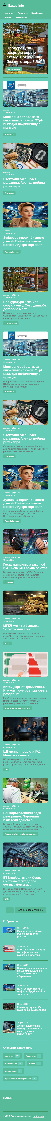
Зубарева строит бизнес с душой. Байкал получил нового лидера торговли (23, 241)
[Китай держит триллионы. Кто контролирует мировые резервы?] (25, 664)
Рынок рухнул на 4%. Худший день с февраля (31, 1008)
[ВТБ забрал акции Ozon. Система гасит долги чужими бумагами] (25, 855)
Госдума (9, 582)
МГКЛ (7, 643)
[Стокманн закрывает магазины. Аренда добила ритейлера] (25, 156)
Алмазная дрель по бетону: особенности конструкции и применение (29, 1030)
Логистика (23, 13)
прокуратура (14, 69)
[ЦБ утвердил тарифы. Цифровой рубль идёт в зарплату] (9, 990)
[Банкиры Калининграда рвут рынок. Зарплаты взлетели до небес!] (25, 790)
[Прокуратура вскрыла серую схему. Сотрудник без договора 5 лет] (25, 48)
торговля (9, 13)
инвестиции (21, 17)
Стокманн (9, 193)
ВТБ (7, 899)
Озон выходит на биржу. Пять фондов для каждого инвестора (31, 952)
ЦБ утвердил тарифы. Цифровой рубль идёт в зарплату (31, 991)
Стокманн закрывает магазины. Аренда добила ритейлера (24, 182)
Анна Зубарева (12, 251)
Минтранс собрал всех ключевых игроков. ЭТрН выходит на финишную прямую (23, 122)
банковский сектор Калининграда (21, 834)
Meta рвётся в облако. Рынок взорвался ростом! (30, 934)
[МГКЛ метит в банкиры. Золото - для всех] (25, 603)
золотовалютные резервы (17, 708)
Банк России (37, 13)
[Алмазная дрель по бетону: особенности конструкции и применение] (9, 1027)
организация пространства (20, 1078)
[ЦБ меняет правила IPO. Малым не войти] (25, 729)
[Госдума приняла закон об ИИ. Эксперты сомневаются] (25, 541)
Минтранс (9, 134)
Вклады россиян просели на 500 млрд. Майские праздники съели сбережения (32, 972)
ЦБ (6, 769)
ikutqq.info (38, 1116)
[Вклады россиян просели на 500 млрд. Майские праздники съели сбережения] (9, 970)
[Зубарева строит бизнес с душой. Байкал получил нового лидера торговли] (25, 214)
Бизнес (8, 17)
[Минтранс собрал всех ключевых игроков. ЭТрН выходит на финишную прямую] (25, 94)
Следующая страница (30, 910)
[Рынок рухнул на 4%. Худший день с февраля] (9, 1009)
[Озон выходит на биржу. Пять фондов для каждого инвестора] (9, 951)
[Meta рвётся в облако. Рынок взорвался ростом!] (9, 933)
